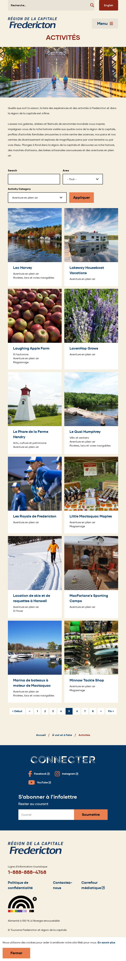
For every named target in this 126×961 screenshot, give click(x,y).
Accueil (41, 735)
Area (66, 170)
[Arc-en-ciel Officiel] (22, 911)
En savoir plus (106, 942)
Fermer (16, 953)
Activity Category (19, 189)
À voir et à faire (62, 735)
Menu (102, 23)
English (108, 5)
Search (12, 170)
